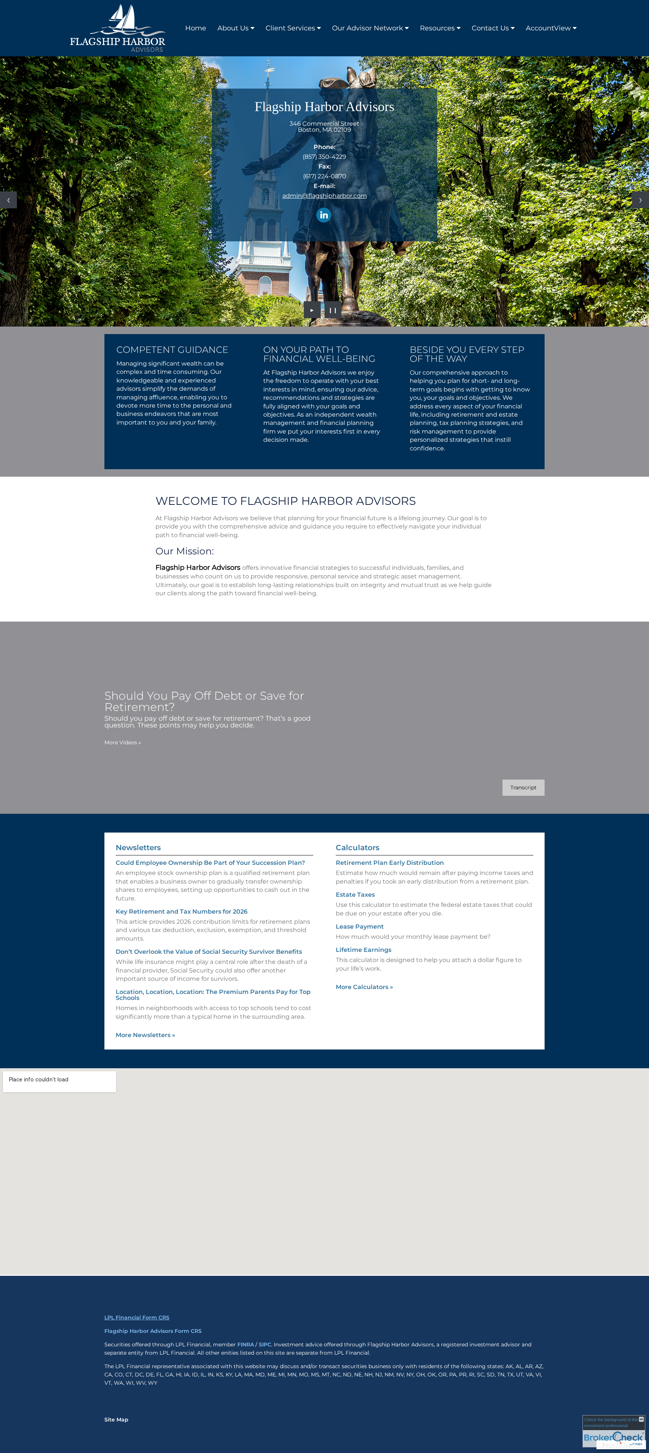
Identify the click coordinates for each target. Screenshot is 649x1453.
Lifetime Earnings (363, 949)
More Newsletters (145, 1035)
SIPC (265, 1344)
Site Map (116, 1419)
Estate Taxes (355, 894)
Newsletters (138, 847)
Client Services (290, 28)
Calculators (357, 847)
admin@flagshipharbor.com (324, 195)
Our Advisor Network (367, 28)
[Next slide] (640, 199)
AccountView (548, 28)
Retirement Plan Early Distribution (390, 862)
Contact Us (490, 28)
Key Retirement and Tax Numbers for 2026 (182, 911)
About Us (233, 28)
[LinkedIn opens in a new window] (323, 216)
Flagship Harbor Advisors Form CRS (153, 1331)
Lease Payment (360, 926)
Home (195, 28)
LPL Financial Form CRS (136, 1317)
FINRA (245, 1344)
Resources (437, 28)
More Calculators (364, 987)
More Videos (122, 742)
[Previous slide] (8, 199)
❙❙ (333, 309)
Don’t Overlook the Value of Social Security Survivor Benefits (209, 951)
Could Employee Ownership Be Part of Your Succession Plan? (210, 862)
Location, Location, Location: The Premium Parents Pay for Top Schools (213, 994)
